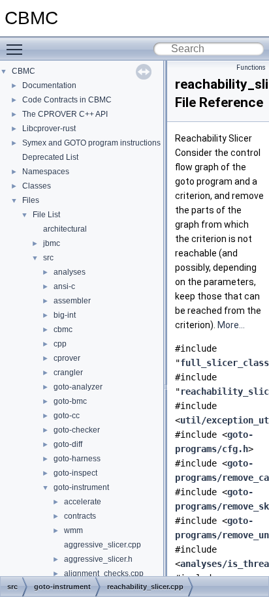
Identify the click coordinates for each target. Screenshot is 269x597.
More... (231, 325)
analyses (70, 272)
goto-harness (77, 458)
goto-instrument (81, 487)
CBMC (23, 71)
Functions (251, 67)
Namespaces (45, 171)
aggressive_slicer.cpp (102, 544)
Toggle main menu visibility (17, 49)
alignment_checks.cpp (104, 573)
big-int (65, 315)
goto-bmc (70, 401)
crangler (68, 372)
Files (30, 200)
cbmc (63, 329)
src (48, 257)
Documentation (49, 85)
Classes (36, 186)
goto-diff (68, 444)
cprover (67, 358)
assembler (72, 300)
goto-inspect (75, 473)
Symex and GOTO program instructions (91, 142)
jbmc (51, 243)
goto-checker (77, 430)
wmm (73, 530)
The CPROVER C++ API (65, 114)
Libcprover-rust (49, 128)
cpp (60, 343)
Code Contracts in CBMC (67, 99)
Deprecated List (50, 157)
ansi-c (64, 286)
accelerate (82, 501)
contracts (80, 516)
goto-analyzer (78, 386)
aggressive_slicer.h (98, 559)
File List (46, 214)
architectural (65, 229)
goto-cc (67, 415)
